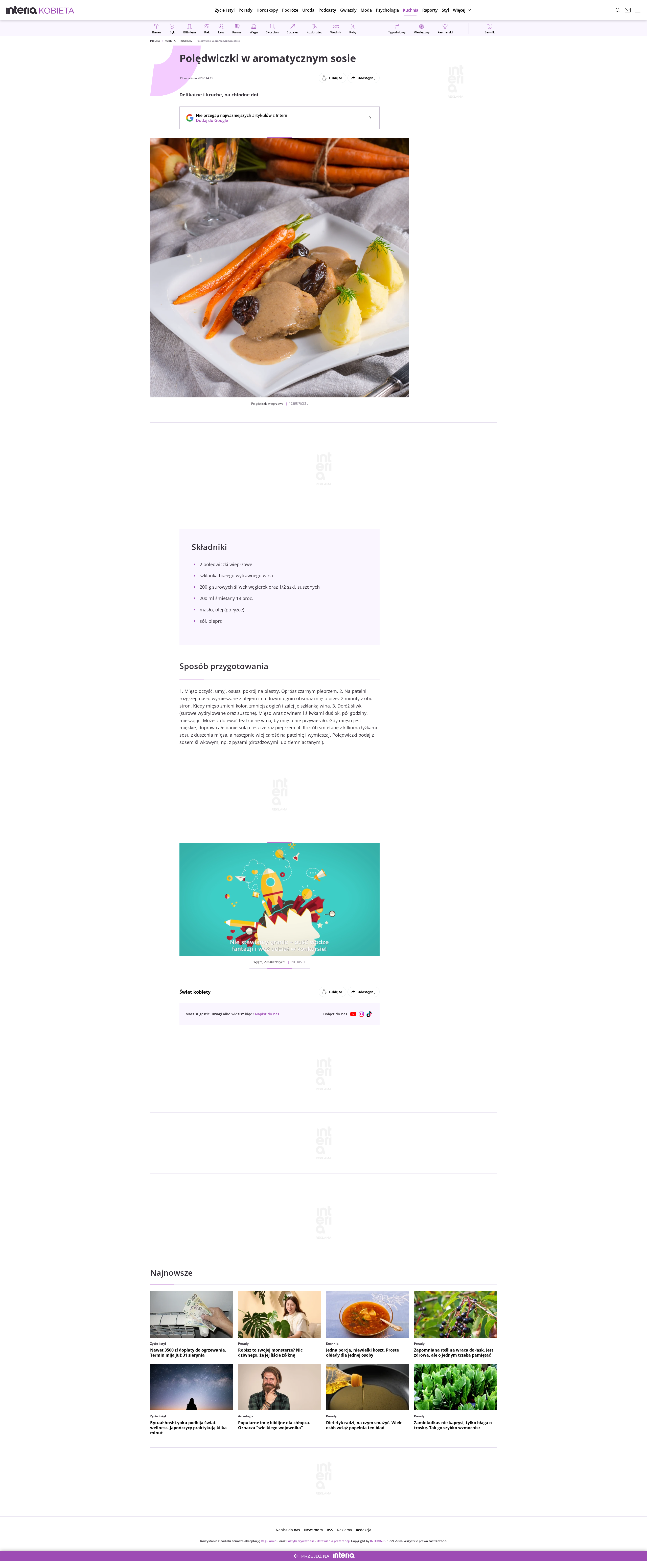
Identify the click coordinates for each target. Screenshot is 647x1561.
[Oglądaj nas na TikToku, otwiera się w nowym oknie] (369, 1014)
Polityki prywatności (300, 1541)
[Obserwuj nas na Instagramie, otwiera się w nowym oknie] (361, 1014)
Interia (155, 40)
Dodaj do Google (239, 120)
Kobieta (170, 40)
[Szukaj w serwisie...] (618, 10)
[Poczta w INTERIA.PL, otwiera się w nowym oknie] (628, 10)
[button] (267, 10)
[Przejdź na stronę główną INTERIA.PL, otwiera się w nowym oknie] (21, 10)
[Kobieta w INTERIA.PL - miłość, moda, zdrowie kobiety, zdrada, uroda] (56, 10)
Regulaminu (270, 1541)
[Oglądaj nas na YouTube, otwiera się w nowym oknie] (353, 1014)
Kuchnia (186, 40)
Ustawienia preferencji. (333, 1541)
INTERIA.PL (378, 1541)
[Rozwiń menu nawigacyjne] (638, 10)
